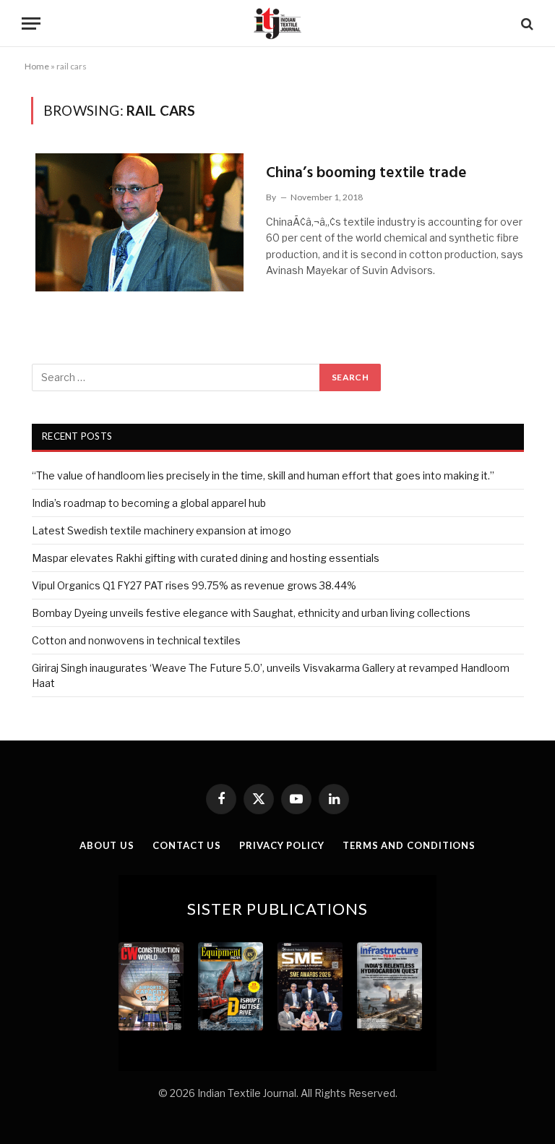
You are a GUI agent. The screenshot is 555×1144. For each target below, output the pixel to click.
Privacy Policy (281, 845)
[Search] (525, 23)
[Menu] (31, 23)
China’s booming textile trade (366, 173)
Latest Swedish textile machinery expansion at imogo (161, 530)
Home (37, 66)
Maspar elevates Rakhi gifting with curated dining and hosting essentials (205, 558)
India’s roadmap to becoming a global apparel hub (149, 503)
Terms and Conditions (409, 845)
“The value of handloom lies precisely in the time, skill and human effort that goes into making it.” (263, 475)
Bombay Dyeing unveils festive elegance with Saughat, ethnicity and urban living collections (251, 613)
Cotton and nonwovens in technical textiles (136, 640)
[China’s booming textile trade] (139, 222)
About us (106, 845)
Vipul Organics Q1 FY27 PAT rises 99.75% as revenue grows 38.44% (194, 585)
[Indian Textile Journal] (277, 23)
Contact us (186, 845)
